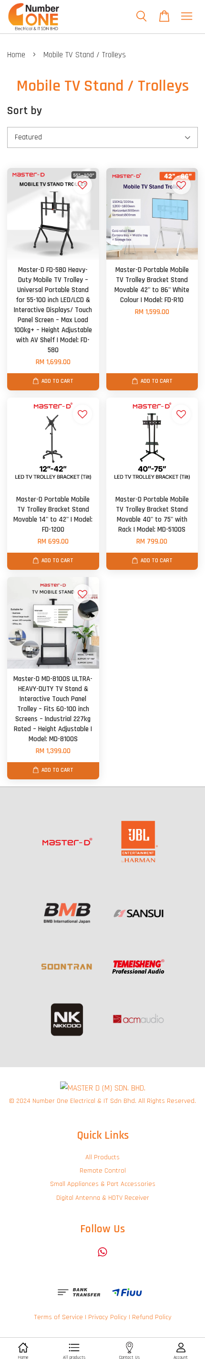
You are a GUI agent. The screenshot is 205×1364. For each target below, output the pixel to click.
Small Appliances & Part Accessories (102, 1184)
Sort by (24, 111)
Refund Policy (152, 1317)
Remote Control (103, 1170)
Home (16, 55)
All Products (102, 1157)
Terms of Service (58, 1317)
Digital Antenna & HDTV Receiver (102, 1198)
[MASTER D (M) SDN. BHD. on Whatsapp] (102, 1256)
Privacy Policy (107, 1317)
